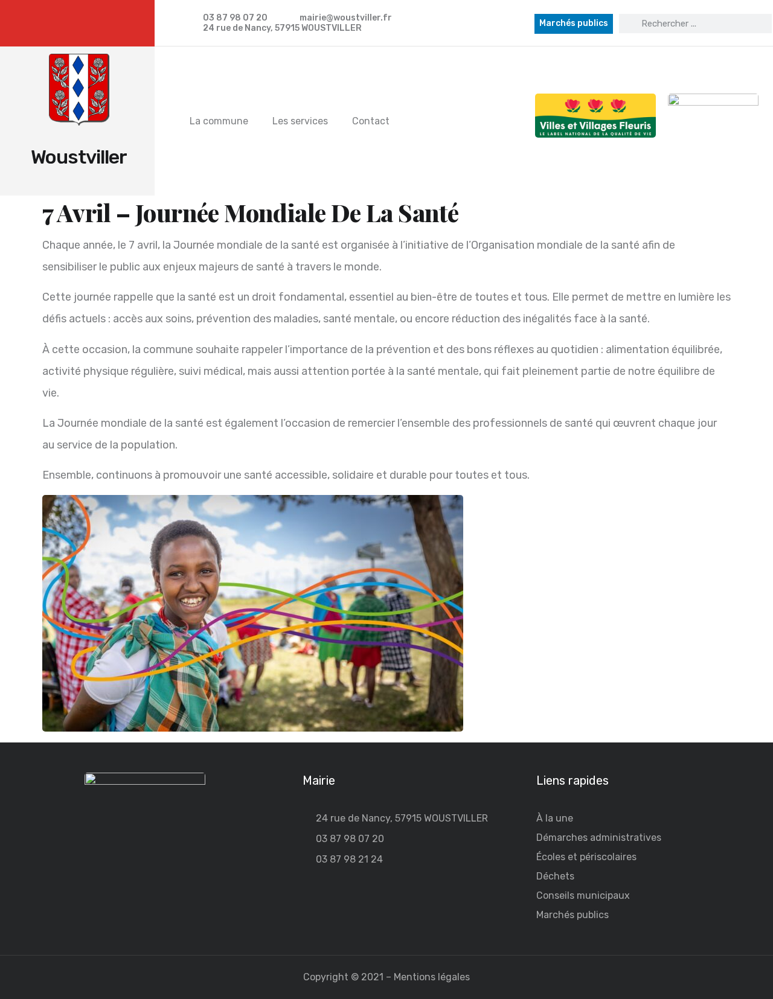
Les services (300, 121)
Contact (371, 121)
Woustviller (79, 156)
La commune (219, 121)
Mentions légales (432, 977)
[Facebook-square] (83, 23)
